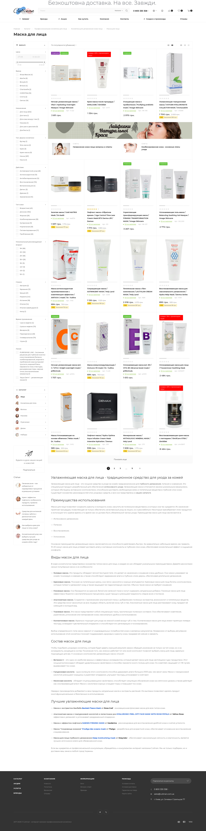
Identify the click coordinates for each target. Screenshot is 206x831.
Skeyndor (122, 738)
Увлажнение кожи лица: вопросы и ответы (92, 147)
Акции (17, 783)
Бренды (83, 790)
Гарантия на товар (129, 790)
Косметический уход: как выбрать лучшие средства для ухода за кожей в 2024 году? (32, 538)
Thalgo (112, 729)
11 (132, 468)
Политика (48, 787)
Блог (82, 783)
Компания (49, 779)
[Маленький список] (168, 45)
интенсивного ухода (113, 487)
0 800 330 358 (140, 11)
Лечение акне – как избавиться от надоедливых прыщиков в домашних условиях (32, 487)
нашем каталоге (143, 493)
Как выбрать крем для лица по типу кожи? (31, 526)
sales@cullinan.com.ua (164, 794)
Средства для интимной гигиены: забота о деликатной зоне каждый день (31, 515)
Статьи (17, 477)
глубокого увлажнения (150, 484)
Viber (106, 812)
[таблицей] (188, 45)
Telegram (100, 812)
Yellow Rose (178, 714)
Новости (47, 783)
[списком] (184, 45)
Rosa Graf (108, 708)
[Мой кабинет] (162, 11)
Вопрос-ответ (85, 787)
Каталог (18, 779)
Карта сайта (127, 794)
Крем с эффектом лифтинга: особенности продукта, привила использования (31, 501)
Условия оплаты (128, 783)
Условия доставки (129, 787)
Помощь (126, 779)
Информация (87, 779)
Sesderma (112, 723)
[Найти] (126, 10)
